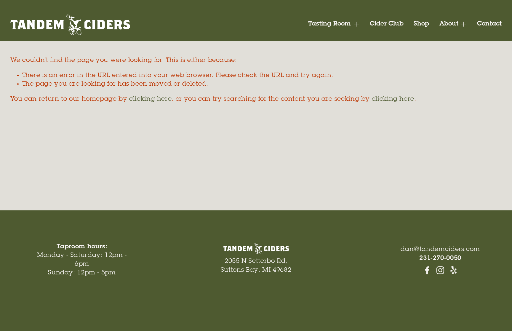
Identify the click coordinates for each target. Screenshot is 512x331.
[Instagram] (440, 270)
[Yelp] (453, 270)
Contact (489, 24)
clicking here (150, 99)
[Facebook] (427, 270)
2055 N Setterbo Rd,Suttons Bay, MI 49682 (256, 266)
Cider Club (387, 24)
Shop (421, 24)
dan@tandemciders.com (440, 250)
